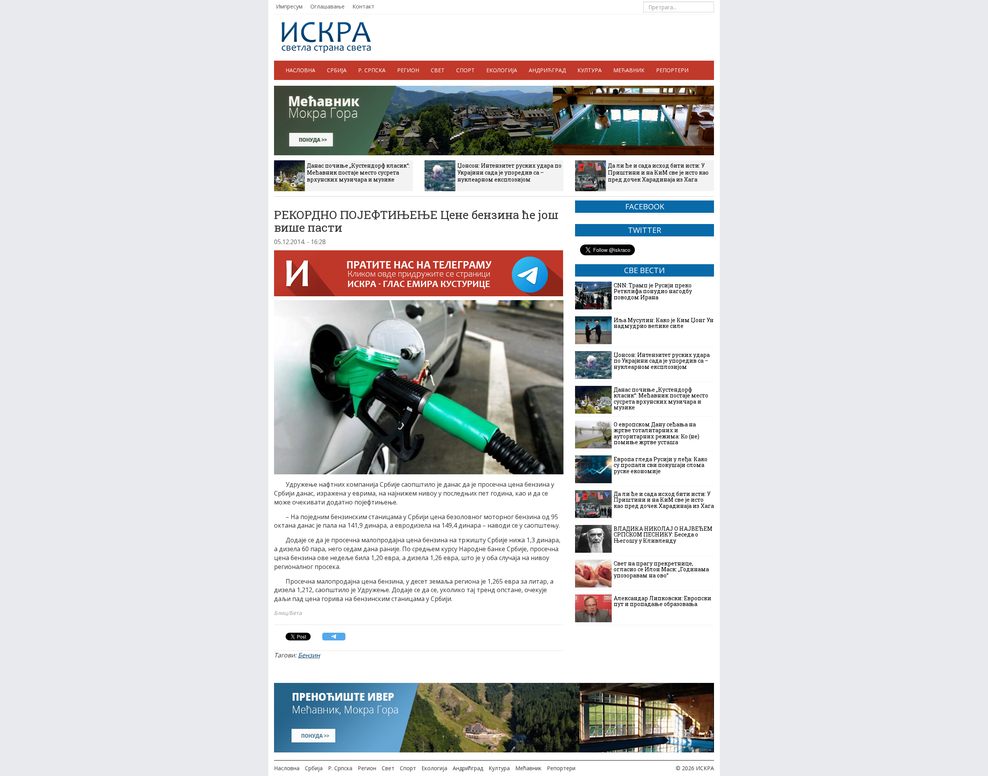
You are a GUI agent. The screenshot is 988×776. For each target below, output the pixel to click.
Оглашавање (327, 6)
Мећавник (629, 70)
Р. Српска (372, 70)
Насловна (300, 70)
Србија (337, 70)
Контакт (363, 6)
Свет (438, 70)
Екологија (501, 70)
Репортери (672, 70)
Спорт (465, 70)
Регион (408, 70)
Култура (589, 70)
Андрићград (547, 70)
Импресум (289, 6)
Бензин (309, 655)
